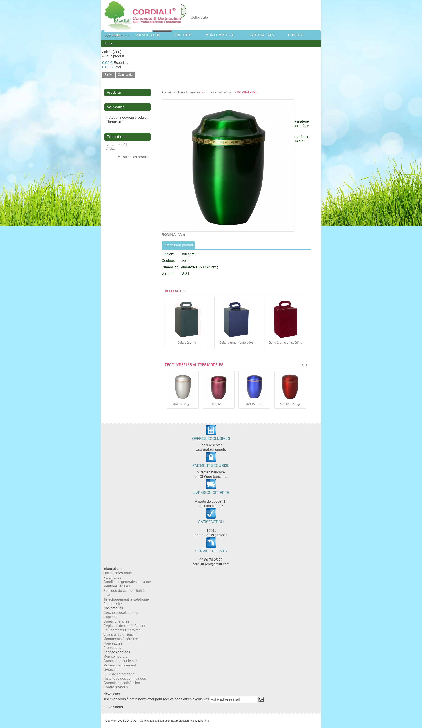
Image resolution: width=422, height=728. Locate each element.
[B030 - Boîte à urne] (236, 319)
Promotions (116, 136)
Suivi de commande (118, 674)
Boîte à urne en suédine (285, 342)
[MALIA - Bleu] (254, 387)
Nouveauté (115, 107)
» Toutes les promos (133, 157)
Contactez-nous (115, 687)
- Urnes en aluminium (218, 92)
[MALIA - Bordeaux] (218, 387)
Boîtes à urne (186, 342)
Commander (125, 74)
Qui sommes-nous (117, 573)
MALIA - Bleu (255, 404)
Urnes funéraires (188, 92)
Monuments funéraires (120, 639)
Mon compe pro (115, 656)
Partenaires (112, 577)
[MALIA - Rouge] (290, 387)
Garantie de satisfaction (121, 683)
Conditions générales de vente (127, 582)
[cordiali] (142, 16)
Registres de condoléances (124, 626)
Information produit (178, 245)
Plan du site (112, 604)
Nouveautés (112, 643)
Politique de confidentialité (124, 590)
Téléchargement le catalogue (126, 599)
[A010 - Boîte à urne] (187, 319)
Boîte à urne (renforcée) (236, 342)
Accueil (167, 92)
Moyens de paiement (119, 665)
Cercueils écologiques (120, 612)
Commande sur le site (120, 661)
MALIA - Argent (182, 404)
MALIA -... (219, 404)
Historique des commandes (124, 678)
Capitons (110, 617)
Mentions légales (116, 586)
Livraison (110, 670)
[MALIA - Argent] (183, 387)
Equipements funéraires (121, 630)
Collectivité (199, 17)
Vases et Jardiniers (118, 634)
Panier (109, 43)
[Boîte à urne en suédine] (286, 319)
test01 (122, 145)
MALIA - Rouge (290, 404)
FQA (107, 595)
